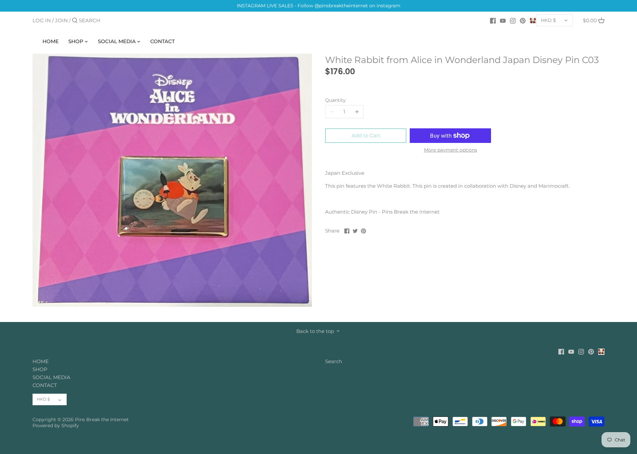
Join (61, 20)
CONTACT (45, 385)
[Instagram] (513, 20)
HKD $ (548, 20)
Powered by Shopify (56, 425)
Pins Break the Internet (102, 419)
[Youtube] (503, 20)
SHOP (40, 369)
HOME (41, 361)
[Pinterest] (523, 20)
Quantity (335, 100)
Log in (42, 20)
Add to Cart (366, 135)
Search (333, 361)
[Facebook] (493, 20)
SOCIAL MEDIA (51, 377)
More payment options (450, 150)
